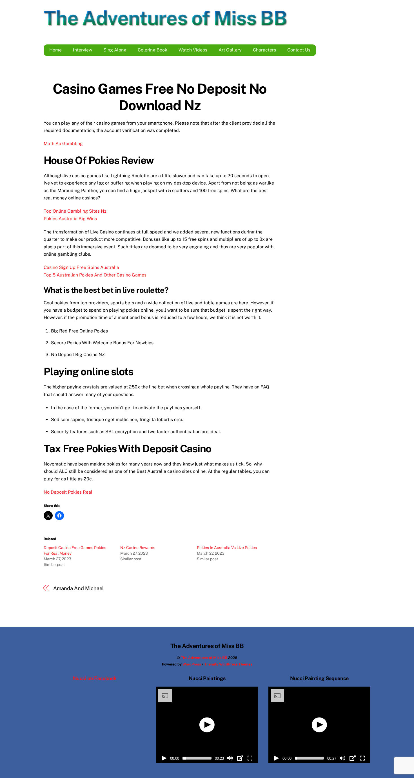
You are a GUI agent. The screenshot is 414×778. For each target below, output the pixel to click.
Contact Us (298, 50)
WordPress (191, 664)
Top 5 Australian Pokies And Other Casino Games (95, 275)
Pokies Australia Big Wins (70, 218)
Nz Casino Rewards (137, 547)
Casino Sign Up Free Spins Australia (81, 267)
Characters (264, 50)
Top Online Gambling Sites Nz (75, 211)
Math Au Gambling (63, 143)
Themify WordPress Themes (228, 664)
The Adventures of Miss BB (204, 658)
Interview (82, 50)
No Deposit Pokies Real (68, 492)
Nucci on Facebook (95, 678)
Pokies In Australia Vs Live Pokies (227, 547)
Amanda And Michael (78, 588)
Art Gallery (230, 50)
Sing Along (114, 50)
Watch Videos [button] (193, 50)
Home (55, 50)
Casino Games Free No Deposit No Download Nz (160, 97)
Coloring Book (152, 50)
